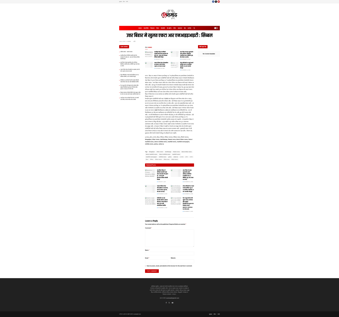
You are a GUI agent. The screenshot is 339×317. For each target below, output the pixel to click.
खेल (185, 28)
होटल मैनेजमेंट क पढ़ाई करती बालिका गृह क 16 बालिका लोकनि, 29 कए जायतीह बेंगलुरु (186, 65)
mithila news (162, 157)
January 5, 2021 (159, 59)
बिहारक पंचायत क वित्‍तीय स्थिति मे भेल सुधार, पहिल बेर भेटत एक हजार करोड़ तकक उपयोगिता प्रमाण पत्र (130, 93)
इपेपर (186, 157)
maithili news (176, 154)
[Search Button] (194, 28)
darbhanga (168, 151)
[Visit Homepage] (169, 15)
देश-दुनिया (169, 28)
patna (169, 157)
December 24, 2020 (185, 70)
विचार (157, 28)
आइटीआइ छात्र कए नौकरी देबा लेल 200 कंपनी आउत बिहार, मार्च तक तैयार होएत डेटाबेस (129, 98)
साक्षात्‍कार (180, 28)
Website (173, 258)
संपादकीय (163, 28)
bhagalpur (152, 151)
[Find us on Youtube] (219, 1)
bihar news (160, 151)
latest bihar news (187, 151)
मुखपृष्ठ (120, 1)
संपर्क (127, 1)
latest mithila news (164, 154)
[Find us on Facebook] (213, 1)
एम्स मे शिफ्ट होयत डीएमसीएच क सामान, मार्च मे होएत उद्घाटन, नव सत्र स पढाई (161, 64)
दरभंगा (191, 157)
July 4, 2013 (122, 41)
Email (147, 258)
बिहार (147, 159)
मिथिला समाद (167, 159)
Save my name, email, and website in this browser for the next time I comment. (169, 266)
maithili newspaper (151, 157)
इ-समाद (181, 157)
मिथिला (151, 159)
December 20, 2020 (162, 207)
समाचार (140, 28)
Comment (148, 228)
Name (147, 250)
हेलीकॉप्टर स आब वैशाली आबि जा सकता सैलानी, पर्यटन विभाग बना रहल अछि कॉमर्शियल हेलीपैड (162, 201)
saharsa (175, 157)
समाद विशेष (146, 28)
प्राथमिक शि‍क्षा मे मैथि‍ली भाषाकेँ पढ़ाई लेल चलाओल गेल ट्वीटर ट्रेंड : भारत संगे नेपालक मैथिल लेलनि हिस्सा (161, 54)
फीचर (174, 28)
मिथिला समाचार (158, 159)
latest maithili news (151, 154)
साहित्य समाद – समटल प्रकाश (126, 52)
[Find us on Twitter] (216, 1)
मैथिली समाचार (175, 159)
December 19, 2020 (188, 211)
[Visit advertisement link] (169, 148)
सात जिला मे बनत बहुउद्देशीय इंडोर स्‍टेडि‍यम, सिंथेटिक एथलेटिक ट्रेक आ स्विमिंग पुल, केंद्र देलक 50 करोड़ (186, 54)
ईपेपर (124, 1)
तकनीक (189, 28)
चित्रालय (152, 28)
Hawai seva (176, 151)
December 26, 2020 (185, 59)
